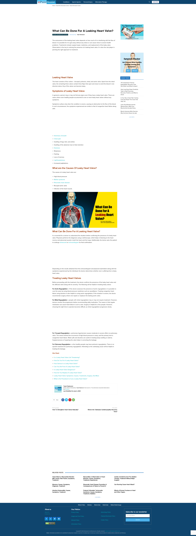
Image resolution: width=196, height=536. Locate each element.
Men (128, 71)
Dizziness (57, 148)
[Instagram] (50, 518)
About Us (47, 512)
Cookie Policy (104, 520)
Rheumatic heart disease (62, 182)
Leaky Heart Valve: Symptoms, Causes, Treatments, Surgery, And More (76, 376)
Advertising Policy (106, 512)
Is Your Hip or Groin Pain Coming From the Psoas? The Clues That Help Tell (129, 99)
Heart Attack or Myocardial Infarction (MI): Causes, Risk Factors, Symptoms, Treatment (63, 478)
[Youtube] (59, 518)
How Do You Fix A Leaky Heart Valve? (66, 360)
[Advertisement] (84, 18)
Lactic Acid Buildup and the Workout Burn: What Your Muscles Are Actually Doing (128, 106)
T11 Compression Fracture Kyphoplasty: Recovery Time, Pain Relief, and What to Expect (129, 84)
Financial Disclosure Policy (108, 516)
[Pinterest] (69, 399)
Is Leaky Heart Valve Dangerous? (64, 369)
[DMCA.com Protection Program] (50, 524)
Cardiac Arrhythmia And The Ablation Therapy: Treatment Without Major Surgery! (125, 478)
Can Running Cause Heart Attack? (124, 484)
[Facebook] (62, 399)
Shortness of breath (60, 135)
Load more (97, 497)
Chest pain (57, 139)
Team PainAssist (81, 34)
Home (53, 5)
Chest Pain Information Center (62, 5)
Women (135, 71)
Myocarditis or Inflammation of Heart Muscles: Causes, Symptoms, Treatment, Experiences (94, 478)
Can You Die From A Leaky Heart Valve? (67, 366)
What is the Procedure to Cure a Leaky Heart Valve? (70, 379)
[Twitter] (66, 399)
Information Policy (76, 524)
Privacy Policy (75, 512)
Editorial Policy (75, 520)
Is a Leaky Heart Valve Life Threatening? (67, 357)
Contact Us (47, 514)
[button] (149, 2)
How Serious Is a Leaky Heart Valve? (66, 363)
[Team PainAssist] (58, 389)
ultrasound (63, 242)
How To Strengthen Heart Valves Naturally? (65, 409)
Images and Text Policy (77, 516)
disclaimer (67, 389)
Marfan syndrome (59, 179)
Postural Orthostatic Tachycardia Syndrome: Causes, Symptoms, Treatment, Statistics (93, 492)
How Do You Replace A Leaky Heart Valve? (68, 372)
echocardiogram (74, 242)
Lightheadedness (59, 160)
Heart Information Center (75, 5)
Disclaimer (113, 531)
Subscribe (138, 519)
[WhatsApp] (73, 399)
